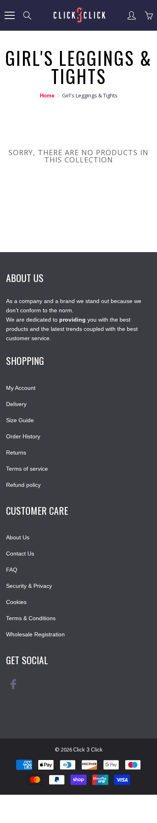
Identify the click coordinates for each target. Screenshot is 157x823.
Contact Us (20, 553)
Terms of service (27, 468)
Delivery (16, 404)
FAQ (11, 569)
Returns (16, 452)
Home (47, 96)
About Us (17, 537)
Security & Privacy (29, 586)
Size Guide (20, 420)
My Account (20, 388)
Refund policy (23, 485)
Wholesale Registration (35, 634)
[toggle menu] (9, 15)
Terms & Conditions (31, 618)
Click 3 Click (88, 750)
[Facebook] (13, 687)
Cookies (16, 602)
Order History (23, 436)
